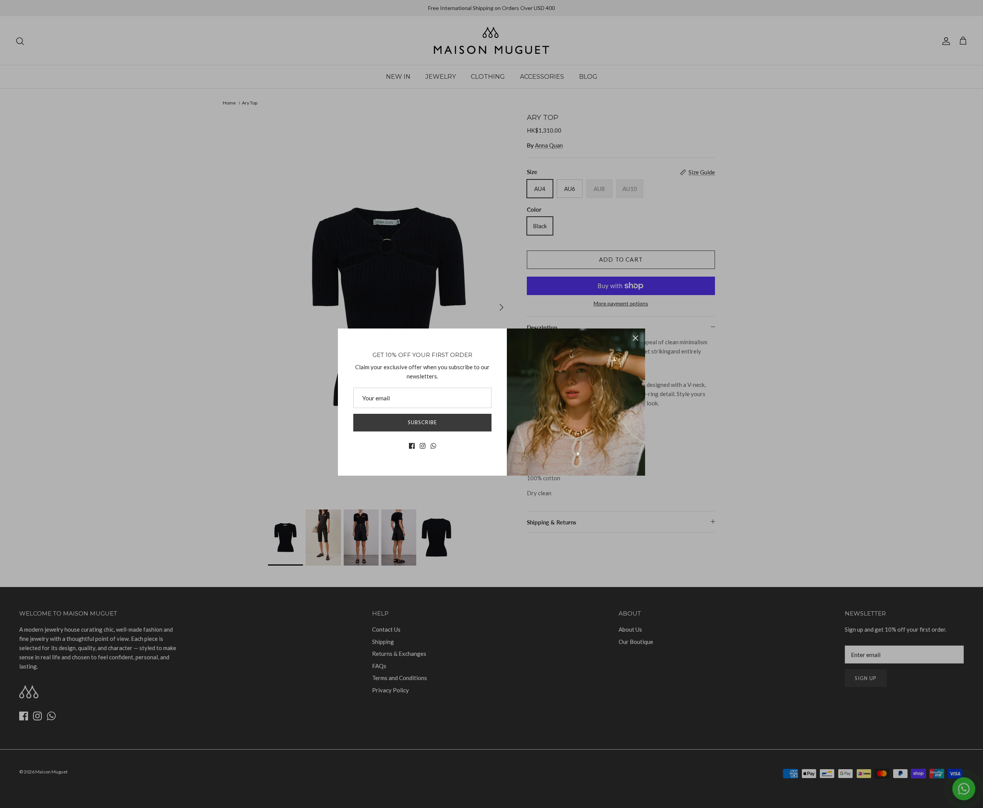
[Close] (635, 338)
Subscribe (422, 422)
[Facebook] (412, 446)
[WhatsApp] (433, 446)
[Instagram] (422, 446)
